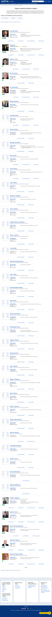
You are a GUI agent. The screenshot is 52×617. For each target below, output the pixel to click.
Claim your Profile (43, 588)
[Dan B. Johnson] (5, 75)
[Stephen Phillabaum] (5, 487)
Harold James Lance (15, 327)
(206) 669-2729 (12, 382)
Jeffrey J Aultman (14, 101)
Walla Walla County (5, 600)
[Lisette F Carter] (5, 461)
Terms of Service (27, 610)
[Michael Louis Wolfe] (5, 145)
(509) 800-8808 (12, 238)
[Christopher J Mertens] (5, 448)
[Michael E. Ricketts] (5, 542)
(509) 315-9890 (12, 212)
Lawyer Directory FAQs (44, 587)
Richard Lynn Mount (15, 313)
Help (24, 610)
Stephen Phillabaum (15, 485)
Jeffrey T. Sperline (14, 406)
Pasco (3, 590)
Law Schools (19, 3)
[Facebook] (24, 608)
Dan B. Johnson (14, 73)
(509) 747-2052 (12, 145)
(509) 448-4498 (12, 461)
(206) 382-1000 (12, 557)
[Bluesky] (27, 608)
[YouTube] (23, 608)
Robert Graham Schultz (16, 419)
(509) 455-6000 (12, 317)
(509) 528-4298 (12, 369)
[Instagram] (25, 608)
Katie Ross (12, 45)
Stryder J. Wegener (14, 498)
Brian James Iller (14, 353)
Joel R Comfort (13, 393)
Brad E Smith (13, 155)
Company (21, 610)
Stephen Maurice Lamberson (17, 222)
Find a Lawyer (3, 3)
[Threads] (26, 608)
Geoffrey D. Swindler (15, 195)
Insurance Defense (10, 5)
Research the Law (13, 3)
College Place (4, 589)
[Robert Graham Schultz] (5, 422)
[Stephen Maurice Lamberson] (5, 224)
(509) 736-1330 (12, 422)
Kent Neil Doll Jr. (14, 31)
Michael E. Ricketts (15, 540)
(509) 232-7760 (12, 62)
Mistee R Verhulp (14, 432)
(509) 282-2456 (12, 104)
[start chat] (49, 613)
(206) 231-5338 (12, 501)
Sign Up (49, 1)
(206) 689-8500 (12, 515)
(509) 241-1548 (12, 118)
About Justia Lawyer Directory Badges (44, 586)
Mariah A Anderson (15, 379)
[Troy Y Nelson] (5, 185)
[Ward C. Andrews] (5, 237)
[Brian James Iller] (5, 355)
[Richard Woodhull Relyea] (5, 290)
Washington (15, 5)
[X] (28, 608)
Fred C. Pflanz (13, 274)
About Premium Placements (45, 590)
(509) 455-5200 (12, 264)
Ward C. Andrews (14, 235)
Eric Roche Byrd (14, 87)
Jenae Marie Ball (14, 115)
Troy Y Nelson (13, 182)
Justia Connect (13, 610)
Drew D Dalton (13, 168)
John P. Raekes (13, 366)
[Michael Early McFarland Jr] (5, 264)
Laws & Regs (24, 3)
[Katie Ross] (5, 47)
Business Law (17, 585)
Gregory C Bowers (14, 340)
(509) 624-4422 (12, 303)
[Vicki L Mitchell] (5, 211)
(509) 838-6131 (12, 277)
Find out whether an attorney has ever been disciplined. (32, 586)
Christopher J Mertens (15, 445)
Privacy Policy (33, 610)
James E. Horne (13, 512)
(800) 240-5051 (12, 529)
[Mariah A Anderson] (5, 382)
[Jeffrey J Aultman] (5, 104)
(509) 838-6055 (12, 488)
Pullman (3, 591)
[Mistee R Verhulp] (5, 435)
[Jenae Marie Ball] (5, 118)
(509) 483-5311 (12, 76)
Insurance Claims (17, 586)
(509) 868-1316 (12, 185)
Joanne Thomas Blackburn (16, 526)
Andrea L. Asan (14, 59)
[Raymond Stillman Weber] (5, 556)
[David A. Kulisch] (5, 132)
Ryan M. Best (13, 300)
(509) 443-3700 (12, 90)
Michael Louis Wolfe (15, 142)
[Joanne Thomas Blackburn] (5, 528)
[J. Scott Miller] (5, 251)
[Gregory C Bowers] (5, 342)
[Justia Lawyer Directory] (5, 1)
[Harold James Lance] (5, 329)
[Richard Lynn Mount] (5, 316)
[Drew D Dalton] (5, 171)
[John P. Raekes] (5, 368)
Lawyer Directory (5, 5)
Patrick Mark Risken (15, 471)
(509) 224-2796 (12, 171)
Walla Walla (4, 586)
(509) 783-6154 (12, 343)
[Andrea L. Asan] (5, 61)
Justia (1, 5)
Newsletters (28, 3)
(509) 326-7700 (12, 199)
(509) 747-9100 (12, 158)
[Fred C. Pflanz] (5, 277)
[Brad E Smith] (5, 158)
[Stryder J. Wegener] (5, 500)
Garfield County (4, 599)
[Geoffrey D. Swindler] (5, 198)
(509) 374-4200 (12, 396)
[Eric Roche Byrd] (5, 90)
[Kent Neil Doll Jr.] (5, 33)
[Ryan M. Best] (5, 303)
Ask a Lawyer (8, 3)
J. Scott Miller (13, 248)
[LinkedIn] (21, 608)
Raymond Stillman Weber (16, 554)
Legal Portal (17, 610)
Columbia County (5, 597)
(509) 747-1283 (12, 330)
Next (26, 567)
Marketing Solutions (34, 3)
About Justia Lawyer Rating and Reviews (45, 592)
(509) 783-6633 (12, 409)
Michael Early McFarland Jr (16, 261)
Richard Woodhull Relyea (16, 287)
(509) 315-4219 (12, 34)
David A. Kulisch (14, 129)
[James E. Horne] (5, 514)
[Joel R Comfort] (5, 396)
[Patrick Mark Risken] (5, 474)
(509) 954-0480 (12, 132)
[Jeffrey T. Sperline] (5, 409)
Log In (46, 1)
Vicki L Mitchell (14, 209)
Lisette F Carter (14, 458)
